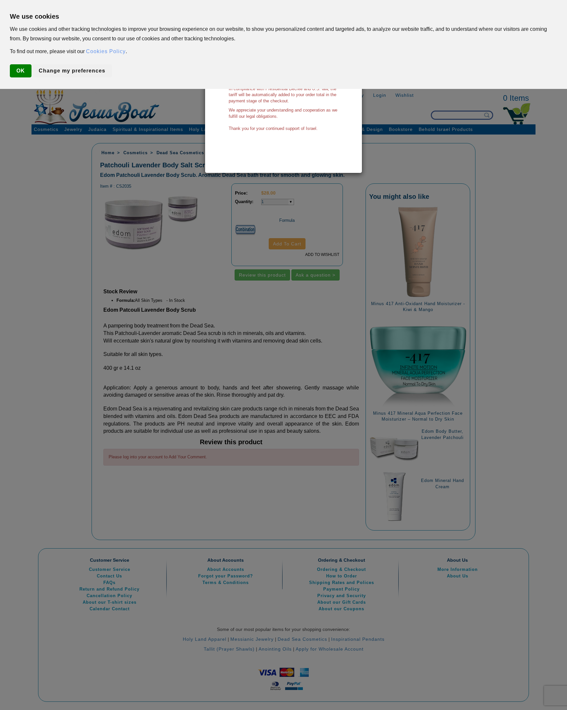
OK (20, 70)
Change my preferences (72, 70)
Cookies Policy (106, 51)
